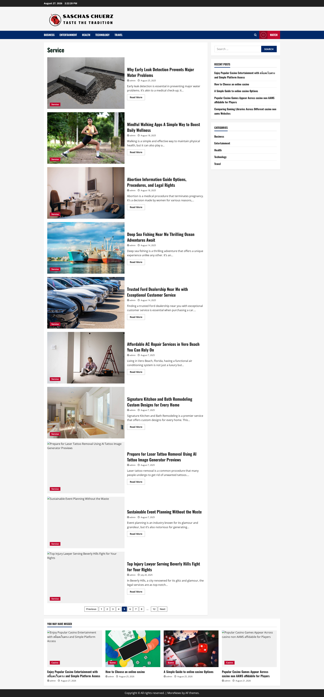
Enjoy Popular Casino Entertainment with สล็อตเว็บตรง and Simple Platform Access (244, 75)
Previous (91, 609)
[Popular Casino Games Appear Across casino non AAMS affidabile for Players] (249, 648)
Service (55, 104)
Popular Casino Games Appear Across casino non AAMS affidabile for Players (246, 673)
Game (113, 662)
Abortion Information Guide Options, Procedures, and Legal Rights (86, 193)
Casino (54, 662)
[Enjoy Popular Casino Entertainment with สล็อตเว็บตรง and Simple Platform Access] (74, 648)
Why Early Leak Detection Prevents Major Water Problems (86, 83)
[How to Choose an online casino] (132, 648)
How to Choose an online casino (231, 84)
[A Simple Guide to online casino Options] (191, 648)
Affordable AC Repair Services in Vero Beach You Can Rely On (86, 357)
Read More (137, 97)
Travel (119, 35)
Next (162, 609)
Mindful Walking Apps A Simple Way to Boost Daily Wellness (86, 138)
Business (49, 35)
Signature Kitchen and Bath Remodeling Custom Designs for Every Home (86, 412)
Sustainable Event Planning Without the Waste (86, 522)
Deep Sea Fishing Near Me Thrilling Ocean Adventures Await (86, 248)
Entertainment (68, 35)
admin (133, 80)
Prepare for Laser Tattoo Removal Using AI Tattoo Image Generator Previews (86, 467)
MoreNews (174, 693)
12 (154, 609)
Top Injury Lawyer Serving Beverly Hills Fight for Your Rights (86, 577)
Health (86, 35)
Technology (102, 35)
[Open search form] (255, 35)
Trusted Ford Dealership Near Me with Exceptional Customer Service (86, 303)
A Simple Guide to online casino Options (236, 91)
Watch (274, 35)
